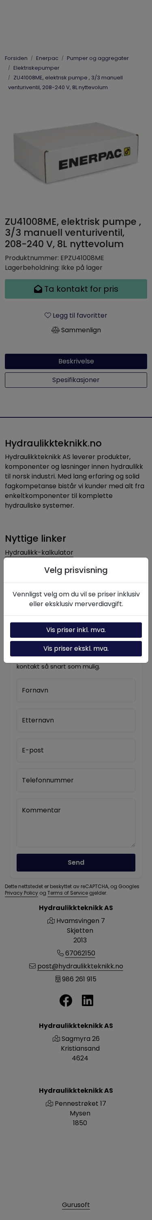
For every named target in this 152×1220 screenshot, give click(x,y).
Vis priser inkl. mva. (76, 630)
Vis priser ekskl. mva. (76, 648)
